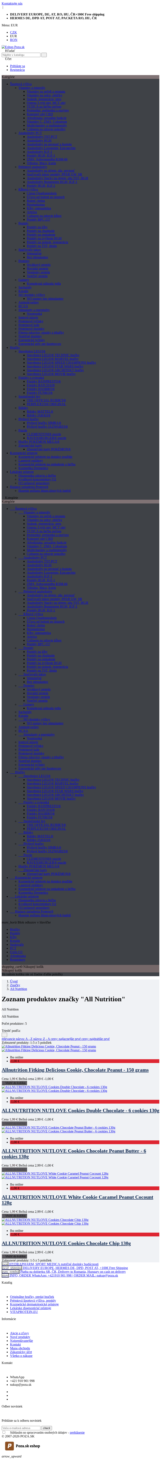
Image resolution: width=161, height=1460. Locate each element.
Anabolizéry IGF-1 (39, 152)
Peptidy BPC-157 (38, 219)
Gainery (23, 280)
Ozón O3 (16, 952)
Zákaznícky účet (21, 1352)
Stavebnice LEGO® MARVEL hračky (53, 359)
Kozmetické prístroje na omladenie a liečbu (46, 464)
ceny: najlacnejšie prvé (66, 1039)
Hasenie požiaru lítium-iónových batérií (44, 490)
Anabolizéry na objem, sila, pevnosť (51, 170)
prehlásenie (77, 1432)
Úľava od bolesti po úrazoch (46, 197)
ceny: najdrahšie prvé (96, 1039)
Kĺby (13, 937)
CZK (13, 32)
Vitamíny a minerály (31, 88)
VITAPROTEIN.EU (24, 1312)
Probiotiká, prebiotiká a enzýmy (48, 110)
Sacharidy (25, 287)
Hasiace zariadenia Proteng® (29, 487)
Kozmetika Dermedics (33, 468)
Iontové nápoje (28, 317)
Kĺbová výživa (28, 189)
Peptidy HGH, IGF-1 (41, 155)
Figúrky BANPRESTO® (44, 381)
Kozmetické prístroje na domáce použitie (45, 456)
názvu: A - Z (24, 1039)
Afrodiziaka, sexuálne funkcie (46, 118)
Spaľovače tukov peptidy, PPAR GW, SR (54, 174)
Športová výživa (21, 84)
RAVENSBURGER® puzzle (46, 438)
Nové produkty (20, 1337)
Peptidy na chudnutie (41, 231)
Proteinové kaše (28, 325)
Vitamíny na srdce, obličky (44, 95)
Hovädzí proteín (37, 268)
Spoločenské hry (29, 396)
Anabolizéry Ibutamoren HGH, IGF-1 (52, 182)
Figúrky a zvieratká (31, 377)
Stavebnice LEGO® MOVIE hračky (51, 374)
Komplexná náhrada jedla (44, 283)
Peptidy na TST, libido (42, 246)
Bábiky (23, 408)
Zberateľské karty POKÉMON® (49, 449)
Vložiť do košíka (14, 1083)
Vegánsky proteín (38, 272)
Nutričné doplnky (30, 336)
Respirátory (17, 959)
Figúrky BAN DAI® (41, 385)
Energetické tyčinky (31, 340)
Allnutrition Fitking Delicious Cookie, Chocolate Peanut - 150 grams (75, 1070)
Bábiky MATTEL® (40, 411)
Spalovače (17, 944)
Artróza (32, 212)
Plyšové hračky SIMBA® (44, 423)
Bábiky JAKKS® (39, 415)
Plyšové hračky (28, 419)
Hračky (15, 347)
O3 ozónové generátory (34, 483)
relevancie (9, 1039)
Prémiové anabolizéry (32, 167)
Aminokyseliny (28, 302)
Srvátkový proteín (39, 264)
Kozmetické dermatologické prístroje (34, 1304)
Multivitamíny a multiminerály (47, 125)
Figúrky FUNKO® (40, 392)
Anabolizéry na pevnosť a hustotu (49, 144)
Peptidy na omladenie (41, 234)
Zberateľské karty (30, 445)
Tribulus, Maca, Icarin (41, 163)
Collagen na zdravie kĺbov (44, 216)
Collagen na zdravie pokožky (46, 129)
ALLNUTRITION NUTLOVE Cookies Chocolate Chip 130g (66, 1243)
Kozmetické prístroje (24, 453)
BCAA (23, 306)
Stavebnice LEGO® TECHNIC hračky (53, 355)
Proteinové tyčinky (30, 321)
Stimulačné (34, 253)
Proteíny (24, 261)
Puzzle (22, 430)
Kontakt (15, 1344)
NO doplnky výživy (31, 295)
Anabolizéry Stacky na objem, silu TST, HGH (57, 178)
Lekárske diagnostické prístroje (30, 1308)
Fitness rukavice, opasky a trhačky (41, 332)
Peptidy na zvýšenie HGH (44, 238)
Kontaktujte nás (12, 3)
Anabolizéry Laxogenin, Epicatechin (51, 148)
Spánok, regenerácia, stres (44, 99)
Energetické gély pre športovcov (39, 344)
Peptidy (23, 223)
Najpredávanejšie (21, 1340)
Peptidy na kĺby (37, 227)
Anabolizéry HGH (39, 140)
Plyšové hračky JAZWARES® (47, 426)
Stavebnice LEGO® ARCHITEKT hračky (55, 370)
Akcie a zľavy (19, 1333)
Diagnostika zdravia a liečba (37, 475)
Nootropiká (34, 313)
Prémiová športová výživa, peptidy (33, 1300)
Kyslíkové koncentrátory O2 (37, 479)
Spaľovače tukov (29, 249)
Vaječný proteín (37, 276)
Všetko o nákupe (21, 1356)
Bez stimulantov (37, 257)
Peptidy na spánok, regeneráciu (47, 242)
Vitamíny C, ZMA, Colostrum (47, 121)
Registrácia (17, 70)
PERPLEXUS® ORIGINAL (46, 404)
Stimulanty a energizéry (34, 310)
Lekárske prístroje (22, 472)
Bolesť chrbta (36, 200)
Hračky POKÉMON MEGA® (39, 441)
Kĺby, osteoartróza (39, 208)
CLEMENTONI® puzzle (44, 434)
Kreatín (23, 291)
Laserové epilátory (30, 460)
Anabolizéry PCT (30, 133)
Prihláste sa (17, 66)
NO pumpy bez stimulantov (45, 298)
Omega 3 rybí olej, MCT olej (46, 103)
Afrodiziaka (18, 956)
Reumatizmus (36, 204)
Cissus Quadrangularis (42, 193)
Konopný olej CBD (40, 114)
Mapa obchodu (20, 1348)
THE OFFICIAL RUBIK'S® (46, 400)
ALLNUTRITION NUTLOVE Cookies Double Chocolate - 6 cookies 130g (80, 1110)
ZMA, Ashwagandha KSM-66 (47, 159)
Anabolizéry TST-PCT (42, 136)
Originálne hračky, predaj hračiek (32, 1297)
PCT (13, 948)
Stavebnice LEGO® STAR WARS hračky (55, 366)
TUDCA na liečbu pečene (44, 106)
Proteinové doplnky (31, 328)
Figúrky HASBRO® (41, 389)
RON (13, 40)
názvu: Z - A (42, 1039)
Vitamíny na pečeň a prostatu (46, 91)
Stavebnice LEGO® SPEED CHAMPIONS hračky (61, 362)
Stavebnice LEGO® (31, 351)
